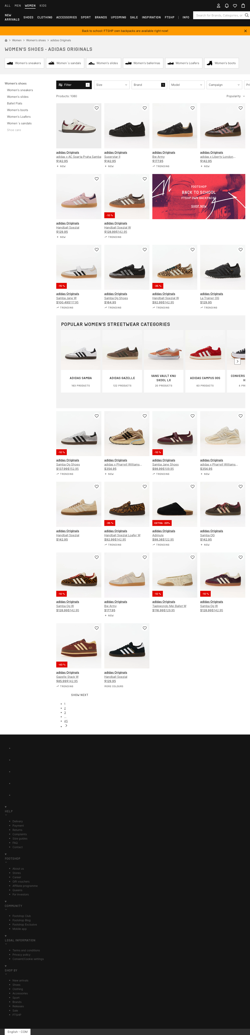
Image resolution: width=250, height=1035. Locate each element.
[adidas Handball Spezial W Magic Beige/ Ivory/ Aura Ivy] (174, 267)
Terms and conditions (26, 950)
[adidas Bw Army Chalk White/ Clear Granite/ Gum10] (126, 575)
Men (17, 5)
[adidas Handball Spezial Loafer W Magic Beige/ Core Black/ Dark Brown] (126, 504)
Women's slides (18, 97)
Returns (17, 829)
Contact (17, 847)
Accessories (66, 17)
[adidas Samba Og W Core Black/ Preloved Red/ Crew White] (78, 575)
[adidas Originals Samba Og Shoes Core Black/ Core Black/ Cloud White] (126, 267)
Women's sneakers (20, 90)
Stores (16, 872)
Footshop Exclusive (24, 924)
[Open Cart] (243, 6)
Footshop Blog (21, 920)
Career (16, 877)
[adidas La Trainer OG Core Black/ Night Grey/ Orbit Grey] (222, 267)
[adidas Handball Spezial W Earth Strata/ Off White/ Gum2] (126, 196)
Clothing (44, 17)
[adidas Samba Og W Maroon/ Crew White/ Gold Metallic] (222, 575)
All (8, 5)
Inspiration (151, 17)
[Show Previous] (154, 725)
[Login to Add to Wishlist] (97, 108)
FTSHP (169, 17)
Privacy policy (21, 954)
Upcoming (118, 17)
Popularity (234, 96)
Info (185, 17)
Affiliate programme (25, 885)
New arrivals (12, 17)
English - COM (18, 1032)
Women (30, 5)
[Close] (245, 30)
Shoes (28, 17)
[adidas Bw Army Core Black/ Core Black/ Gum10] (174, 125)
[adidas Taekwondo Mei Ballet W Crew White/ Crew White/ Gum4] (174, 575)
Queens (17, 890)
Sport (86, 17)
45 (66, 721)
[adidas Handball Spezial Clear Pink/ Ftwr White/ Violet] (78, 196)
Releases (18, 1006)
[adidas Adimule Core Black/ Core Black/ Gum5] (174, 504)
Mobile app (19, 928)
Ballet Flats (14, 103)
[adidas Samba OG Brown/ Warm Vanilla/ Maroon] (222, 504)
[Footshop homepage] (125, 6)
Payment (18, 825)
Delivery (17, 821)
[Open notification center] (227, 6)
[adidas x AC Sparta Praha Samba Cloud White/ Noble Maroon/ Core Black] (78, 125)
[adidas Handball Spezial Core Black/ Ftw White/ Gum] (126, 645)
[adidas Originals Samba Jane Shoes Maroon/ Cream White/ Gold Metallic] (174, 433)
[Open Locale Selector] (210, 6)
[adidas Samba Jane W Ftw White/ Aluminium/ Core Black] (78, 267)
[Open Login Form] (218, 6)
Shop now (198, 206)
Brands (101, 17)
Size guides (19, 838)
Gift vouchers (20, 881)
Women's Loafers (19, 116)
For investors (20, 894)
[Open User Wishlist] (235, 6)
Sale (134, 17)
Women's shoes (16, 83)
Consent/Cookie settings (28, 959)
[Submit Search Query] (247, 15)
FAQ (15, 842)
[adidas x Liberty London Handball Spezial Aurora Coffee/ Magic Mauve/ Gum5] (222, 125)
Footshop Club (21, 916)
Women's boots (17, 110)
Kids (42, 5)
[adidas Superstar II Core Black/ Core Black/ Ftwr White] (126, 125)
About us (18, 868)
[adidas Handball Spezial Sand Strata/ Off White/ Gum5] (78, 504)
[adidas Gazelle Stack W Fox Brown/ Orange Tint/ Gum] (78, 645)
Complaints (19, 834)
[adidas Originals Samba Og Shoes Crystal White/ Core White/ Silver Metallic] (78, 433)
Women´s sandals (19, 123)
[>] (237, 361)
